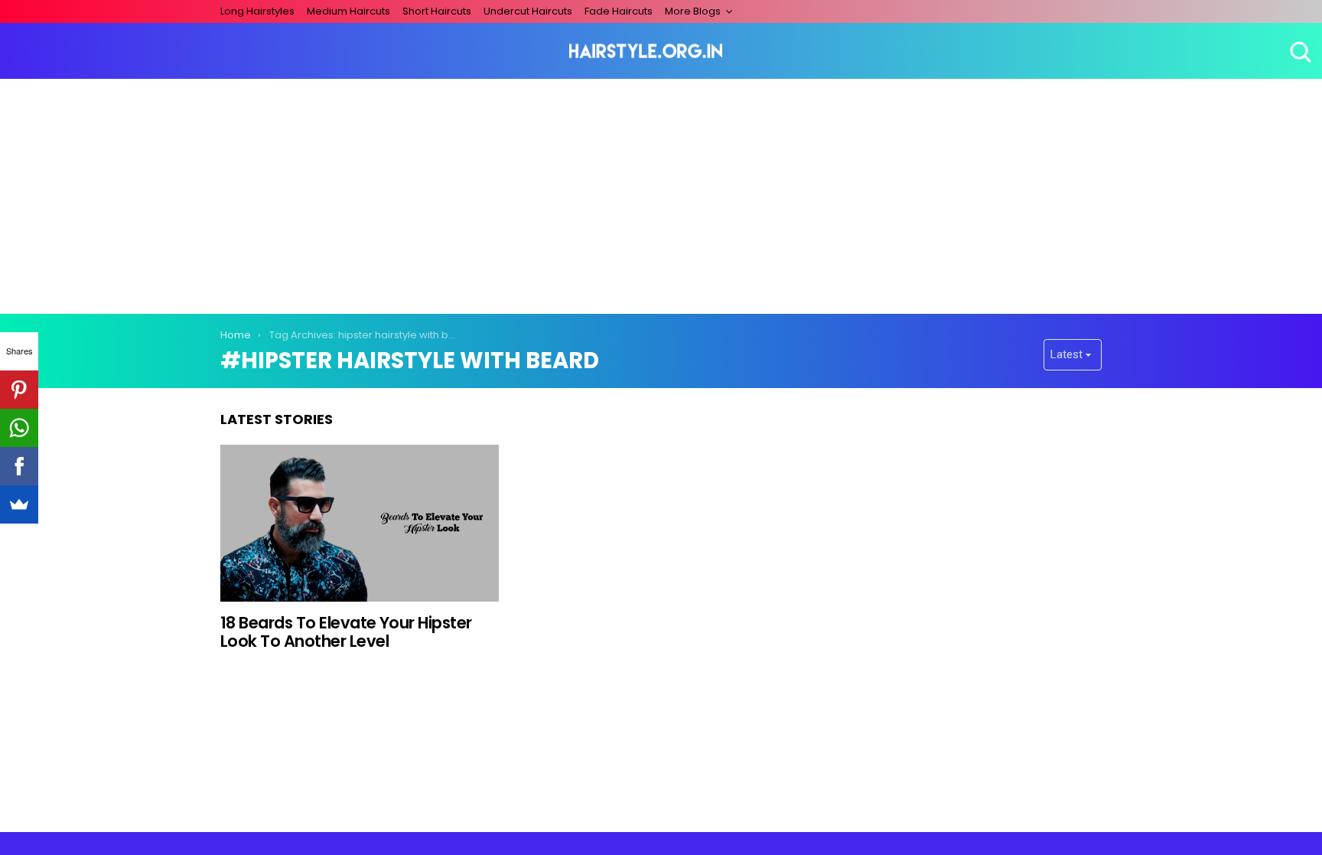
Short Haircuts (436, 11)
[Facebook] (19, 466)
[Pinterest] (19, 389)
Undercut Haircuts (528, 11)
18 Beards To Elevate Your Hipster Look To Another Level (346, 632)
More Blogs (693, 11)
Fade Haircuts (618, 11)
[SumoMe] (19, 504)
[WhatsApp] (19, 428)
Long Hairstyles (257, 11)
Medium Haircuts (348, 11)
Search (1299, 51)
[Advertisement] (661, 193)
